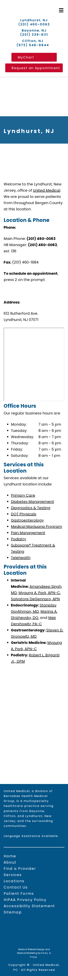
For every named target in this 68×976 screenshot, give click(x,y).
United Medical (46, 190)
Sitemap (13, 912)
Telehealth (20, 557)
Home (10, 856)
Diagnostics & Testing (30, 507)
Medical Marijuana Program (36, 526)
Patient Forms (19, 893)
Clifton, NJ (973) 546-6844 (33, 43)
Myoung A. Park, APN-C (39, 592)
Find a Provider (20, 868)
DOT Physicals (23, 514)
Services (13, 874)
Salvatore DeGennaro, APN (35, 599)
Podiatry (18, 539)
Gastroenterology (27, 520)
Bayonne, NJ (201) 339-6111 (34, 32)
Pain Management (28, 532)
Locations (14, 881)
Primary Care (23, 495)
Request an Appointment (36, 68)
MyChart (26, 57)
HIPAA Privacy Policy (25, 899)
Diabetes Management (32, 501)
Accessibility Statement (29, 906)
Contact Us (16, 887)
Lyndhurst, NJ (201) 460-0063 (34, 22)
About (10, 862)
